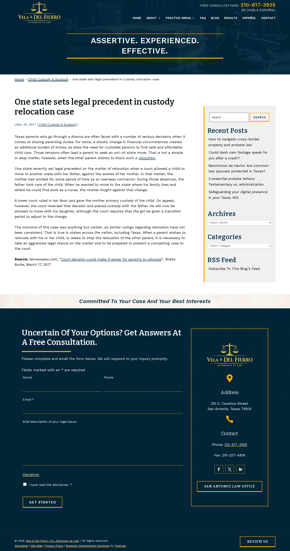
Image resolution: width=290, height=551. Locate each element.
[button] (286, 522)
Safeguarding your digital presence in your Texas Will (238, 195)
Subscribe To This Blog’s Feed (234, 269)
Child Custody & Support (57, 124)
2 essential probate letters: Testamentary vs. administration (236, 181)
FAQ (203, 18)
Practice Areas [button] (178, 18)
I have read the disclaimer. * (50, 485)
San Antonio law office (229, 486)
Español (249, 18)
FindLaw (120, 545)
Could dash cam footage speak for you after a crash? (238, 155)
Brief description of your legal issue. (50, 421)
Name (27, 377)
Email (28, 399)
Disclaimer (31, 475)
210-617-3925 (258, 5)
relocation (146, 158)
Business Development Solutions (87, 545)
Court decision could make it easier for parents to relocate (111, 259)
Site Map (37, 545)
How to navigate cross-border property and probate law (234, 142)
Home (137, 18)
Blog (215, 18)
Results (230, 18)
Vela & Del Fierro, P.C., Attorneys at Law (52, 540)
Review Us (257, 542)
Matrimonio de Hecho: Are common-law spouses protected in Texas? (239, 168)
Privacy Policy (54, 545)
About (151, 18)
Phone (108, 377)
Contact (268, 18)
